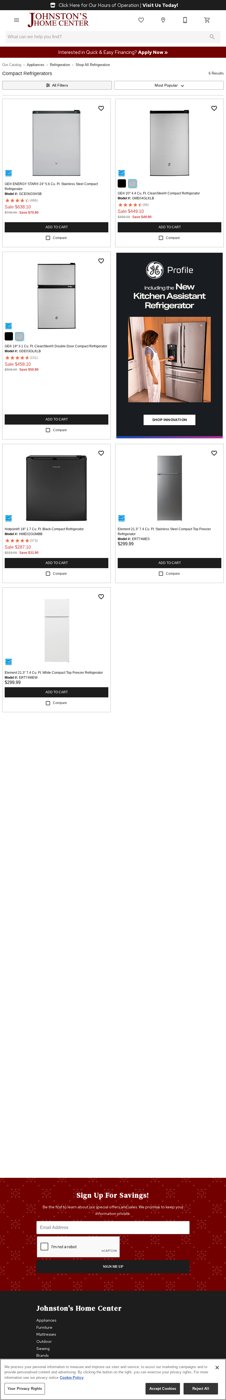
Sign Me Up (113, 1266)
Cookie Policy (72, 1378)
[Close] (217, 1368)
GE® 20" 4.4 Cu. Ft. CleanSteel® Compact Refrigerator (159, 193)
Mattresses (46, 1334)
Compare (60, 238)
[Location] (163, 20)
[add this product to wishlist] (101, 108)
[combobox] (169, 85)
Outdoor (44, 1341)
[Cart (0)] (207, 20)
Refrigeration (60, 65)
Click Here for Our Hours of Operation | (118, 5)
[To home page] (58, 20)
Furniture (44, 1327)
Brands (42, 1355)
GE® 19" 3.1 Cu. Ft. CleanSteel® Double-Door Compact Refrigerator (56, 346)
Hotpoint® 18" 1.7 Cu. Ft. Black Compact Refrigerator (44, 529)
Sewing (43, 1348)
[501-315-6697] (185, 20)
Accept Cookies (162, 1389)
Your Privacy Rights (24, 1389)
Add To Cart (56, 227)
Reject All (200, 1389)
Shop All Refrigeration (93, 65)
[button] (16, 20)
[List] (141, 20)
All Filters (60, 85)
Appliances (35, 65)
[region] (113, 1379)
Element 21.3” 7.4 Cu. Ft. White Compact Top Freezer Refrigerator (54, 673)
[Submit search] (212, 37)
